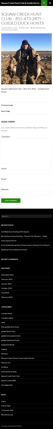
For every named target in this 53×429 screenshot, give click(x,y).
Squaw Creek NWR (8, 380)
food (3, 322)
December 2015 (7, 275)
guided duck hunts (8, 331)
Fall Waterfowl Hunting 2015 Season (15, 232)
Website (4, 189)
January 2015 (6, 284)
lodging (4, 349)
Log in (3, 401)
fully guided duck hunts (10, 327)
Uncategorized (6, 385)
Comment (6, 136)
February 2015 (7, 279)
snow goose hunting (8, 371)
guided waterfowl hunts (10, 340)
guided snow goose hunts (10, 336)
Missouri (4, 354)
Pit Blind (4, 367)
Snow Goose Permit (8, 241)
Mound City (5, 363)
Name (4, 168)
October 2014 (6, 288)
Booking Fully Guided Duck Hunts (14, 250)
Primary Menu (50, 3)
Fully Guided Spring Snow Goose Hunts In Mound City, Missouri (25, 245)
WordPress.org (7, 415)
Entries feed (5, 406)
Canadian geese (7, 318)
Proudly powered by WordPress (11, 426)
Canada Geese (6, 313)
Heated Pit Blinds (8, 345)
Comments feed (7, 410)
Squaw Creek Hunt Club (10, 376)
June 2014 (5, 293)
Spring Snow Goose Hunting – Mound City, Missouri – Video (24, 236)
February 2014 (7, 297)
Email (4, 179)
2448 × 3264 (25, 28)
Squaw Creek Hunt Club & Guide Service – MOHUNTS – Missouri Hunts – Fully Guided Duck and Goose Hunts (21, 3)
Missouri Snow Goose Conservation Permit (17, 358)
